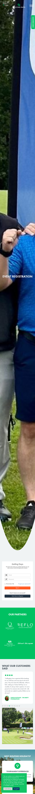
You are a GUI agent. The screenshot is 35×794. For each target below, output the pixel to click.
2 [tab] (4, 705)
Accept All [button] (16, 788)
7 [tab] (12, 705)
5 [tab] (9, 705)
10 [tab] (17, 705)
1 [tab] (2, 705)
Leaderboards (33, 22)
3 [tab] (5, 705)
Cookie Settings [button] (7, 788)
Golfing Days (19, 6)
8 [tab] (14, 705)
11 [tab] (19, 705)
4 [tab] (7, 705)
